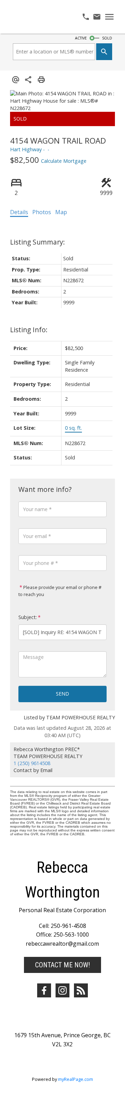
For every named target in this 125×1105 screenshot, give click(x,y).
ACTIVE (81, 38)
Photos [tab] (41, 212)
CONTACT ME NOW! (62, 965)
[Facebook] (44, 990)
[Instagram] (62, 990)
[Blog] (81, 990)
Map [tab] (61, 212)
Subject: (27, 617)
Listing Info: (29, 329)
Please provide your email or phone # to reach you (59, 590)
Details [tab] (19, 212)
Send (62, 693)
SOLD (107, 38)
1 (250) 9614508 (32, 763)
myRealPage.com (75, 1079)
